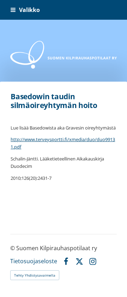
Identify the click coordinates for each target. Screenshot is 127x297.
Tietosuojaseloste (33, 261)
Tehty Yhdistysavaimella (34, 275)
